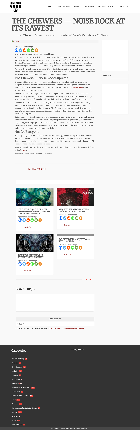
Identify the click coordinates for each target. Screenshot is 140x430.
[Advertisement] (115, 55)
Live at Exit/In (79, 35)
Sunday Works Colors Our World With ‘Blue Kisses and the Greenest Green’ (34, 211)
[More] (36, 50)
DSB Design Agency (68, 428)
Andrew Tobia (77, 87)
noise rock (91, 35)
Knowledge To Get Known (21, 387)
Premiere (15, 404)
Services (15, 416)
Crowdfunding (17, 367)
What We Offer (17, 424)
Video (14, 420)
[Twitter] (20, 50)
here (24, 150)
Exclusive (15, 371)
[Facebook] (16, 50)
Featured (15, 375)
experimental (66, 35)
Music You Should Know (20, 396)
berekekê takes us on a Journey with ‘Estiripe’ (30, 256)
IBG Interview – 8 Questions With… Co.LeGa (74, 240)
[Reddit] (24, 50)
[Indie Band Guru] (18, 6)
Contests (15, 363)
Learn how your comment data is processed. (66, 328)
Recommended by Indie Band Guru (24, 408)
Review (38, 35)
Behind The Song (18, 359)
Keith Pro (27, 227)
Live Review (16, 392)
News (14, 400)
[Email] (32, 50)
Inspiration (16, 379)
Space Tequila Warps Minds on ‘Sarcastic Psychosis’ (74, 210)
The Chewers (102, 35)
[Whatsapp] (28, 50)
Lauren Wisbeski (24, 35)
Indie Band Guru (83, 428)
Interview (15, 383)
